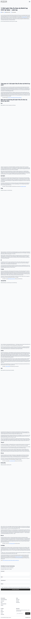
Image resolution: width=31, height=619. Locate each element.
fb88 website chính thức (11, 278)
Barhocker (2, 611)
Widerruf (2, 605)
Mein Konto (17, 599)
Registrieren (18, 602)
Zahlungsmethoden (3, 603)
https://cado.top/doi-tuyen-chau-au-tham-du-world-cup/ (11, 560)
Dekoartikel (2, 614)
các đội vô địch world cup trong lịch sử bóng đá (14, 97)
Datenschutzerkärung (4, 599)
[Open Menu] (29, 1)
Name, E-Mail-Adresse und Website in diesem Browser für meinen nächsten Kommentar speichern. (16, 587)
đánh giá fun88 (8, 366)
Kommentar (3, 571)
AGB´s (2, 602)
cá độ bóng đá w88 (11, 543)
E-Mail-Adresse (3, 580)
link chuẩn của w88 (23, 186)
